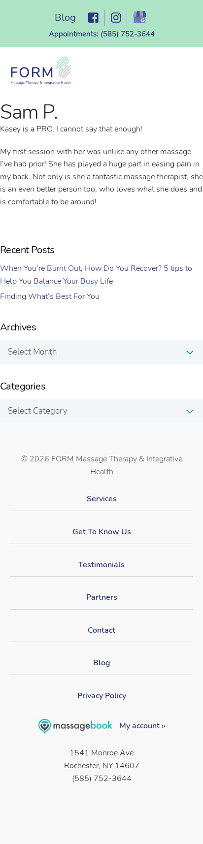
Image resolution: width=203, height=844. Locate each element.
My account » (141, 725)
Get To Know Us (101, 531)
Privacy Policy (101, 695)
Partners (101, 597)
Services (102, 498)
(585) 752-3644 (128, 34)
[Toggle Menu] (180, 74)
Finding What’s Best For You (50, 296)
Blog (65, 17)
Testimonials (101, 564)
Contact (101, 630)
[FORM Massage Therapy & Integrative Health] (40, 71)
